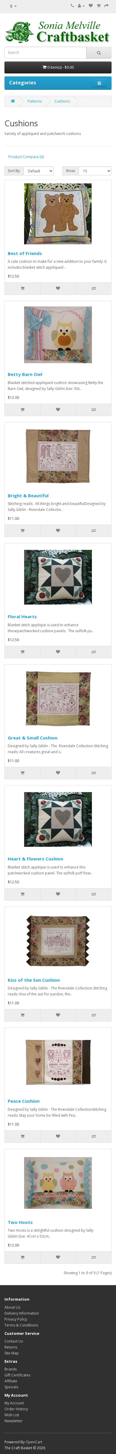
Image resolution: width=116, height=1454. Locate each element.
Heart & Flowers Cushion (35, 859)
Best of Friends (25, 253)
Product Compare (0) (26, 156)
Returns (10, 1347)
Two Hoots (20, 1222)
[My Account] (81, 5)
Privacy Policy (15, 1319)
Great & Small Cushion (32, 738)
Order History (16, 1408)
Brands (10, 1369)
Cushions (62, 101)
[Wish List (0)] (91, 5)
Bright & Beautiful (28, 495)
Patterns (35, 101)
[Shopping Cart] (99, 5)
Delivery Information (21, 1313)
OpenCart (34, 1441)
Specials (11, 1387)
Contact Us (13, 1341)
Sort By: (14, 170)
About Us (12, 1307)
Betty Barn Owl (25, 374)
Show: (71, 170)
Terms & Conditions (21, 1325)
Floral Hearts (22, 616)
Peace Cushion (24, 1101)
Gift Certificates (17, 1375)
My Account (14, 1403)
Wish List (11, 1414)
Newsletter (13, 1420)
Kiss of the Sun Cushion (34, 980)
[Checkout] (106, 5)
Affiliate (10, 1381)
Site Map (11, 1353)
